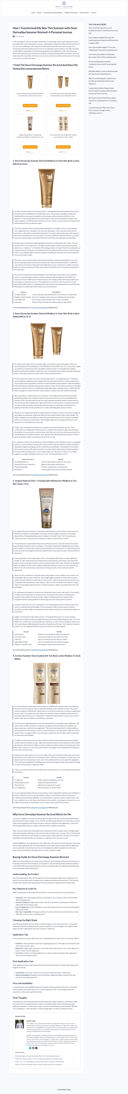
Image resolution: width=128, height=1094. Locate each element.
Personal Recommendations (53, 13)
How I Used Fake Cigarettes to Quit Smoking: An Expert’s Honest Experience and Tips (103, 30)
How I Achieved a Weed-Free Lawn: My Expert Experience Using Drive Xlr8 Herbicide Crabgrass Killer (103, 40)
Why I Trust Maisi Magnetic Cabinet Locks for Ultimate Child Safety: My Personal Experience (102, 81)
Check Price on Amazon (30, 105)
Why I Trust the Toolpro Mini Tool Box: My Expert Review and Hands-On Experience (39, 1064)
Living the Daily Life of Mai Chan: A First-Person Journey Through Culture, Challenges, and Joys (102, 110)
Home (33, 13)
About (39, 13)
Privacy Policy (84, 13)
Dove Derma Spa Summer (27, 160)
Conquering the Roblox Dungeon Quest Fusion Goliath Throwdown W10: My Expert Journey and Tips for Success (103, 90)
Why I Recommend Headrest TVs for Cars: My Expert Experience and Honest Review (39, 1059)
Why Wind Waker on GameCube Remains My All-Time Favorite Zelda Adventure (38, 1056)
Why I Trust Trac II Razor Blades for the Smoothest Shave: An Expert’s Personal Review (40, 1061)
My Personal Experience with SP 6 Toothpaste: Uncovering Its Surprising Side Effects (102, 64)
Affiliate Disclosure (71, 13)
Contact (94, 13)
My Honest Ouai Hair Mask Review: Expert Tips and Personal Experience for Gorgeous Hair (103, 100)
